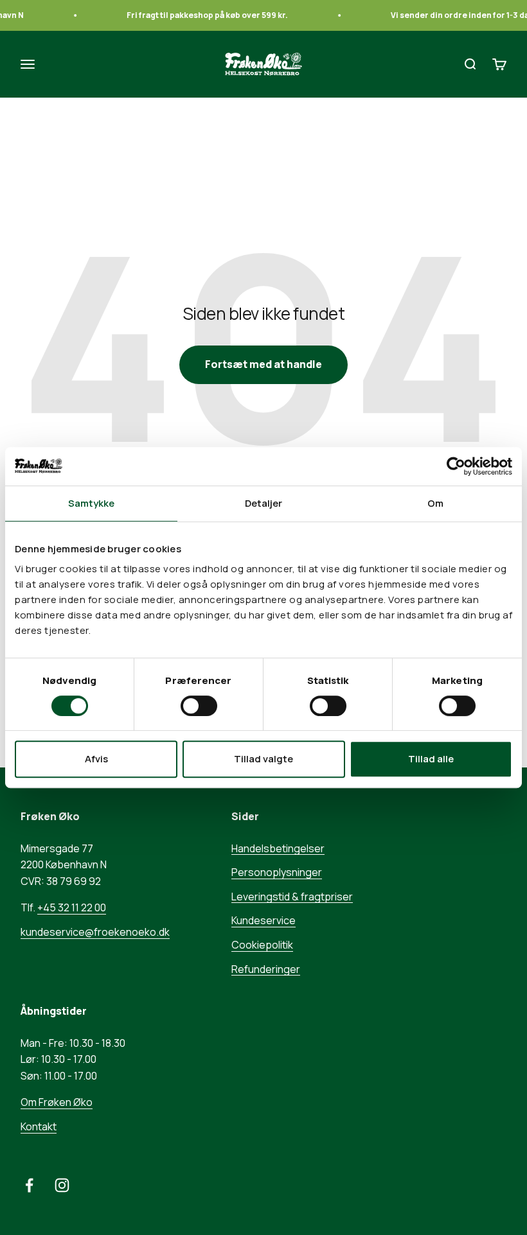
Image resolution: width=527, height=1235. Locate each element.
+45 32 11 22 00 (71, 907)
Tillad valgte (263, 759)
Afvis (96, 759)
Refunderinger (265, 969)
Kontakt (39, 1126)
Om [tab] (435, 503)
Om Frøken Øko (57, 1102)
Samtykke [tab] (91, 503)
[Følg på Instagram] (62, 1185)
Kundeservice (263, 920)
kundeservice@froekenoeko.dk (95, 932)
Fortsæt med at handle (263, 364)
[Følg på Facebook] (29, 1185)
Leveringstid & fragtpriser (292, 896)
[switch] (199, 706)
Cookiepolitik (262, 945)
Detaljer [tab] (264, 503)
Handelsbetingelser (278, 848)
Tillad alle (431, 759)
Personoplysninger (276, 872)
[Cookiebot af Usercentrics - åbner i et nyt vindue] (456, 466)
